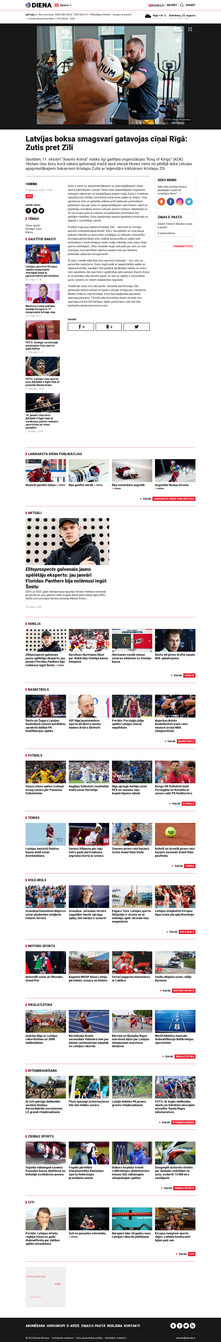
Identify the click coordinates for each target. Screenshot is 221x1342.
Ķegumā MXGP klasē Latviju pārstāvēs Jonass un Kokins (88, 978)
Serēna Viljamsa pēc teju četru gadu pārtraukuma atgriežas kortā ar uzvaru (86, 852)
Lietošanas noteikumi (63, 1338)
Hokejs (34, 624)
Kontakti (132, 1326)
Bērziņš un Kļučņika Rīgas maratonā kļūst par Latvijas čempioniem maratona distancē (130, 1041)
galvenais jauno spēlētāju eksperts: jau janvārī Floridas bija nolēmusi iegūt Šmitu (66, 577)
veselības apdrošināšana (43, 1289)
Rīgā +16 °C (159, 15)
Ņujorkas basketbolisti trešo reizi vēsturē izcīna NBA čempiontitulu (171, 726)
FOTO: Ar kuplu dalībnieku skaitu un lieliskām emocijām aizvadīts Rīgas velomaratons (175, 1107)
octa (57, 1283)
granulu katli (35, 1297)
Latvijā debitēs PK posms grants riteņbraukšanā (129, 1103)
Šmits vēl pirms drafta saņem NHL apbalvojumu (175, 656)
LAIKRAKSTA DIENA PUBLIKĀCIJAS (55, 454)
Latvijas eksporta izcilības (41, 18)
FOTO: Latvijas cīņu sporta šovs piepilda (42, 382)
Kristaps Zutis (34, 228)
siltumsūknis (54, 1299)
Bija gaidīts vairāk (86, 485)
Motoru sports (41, 946)
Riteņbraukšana (42, 1071)
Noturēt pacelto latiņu (45, 485)
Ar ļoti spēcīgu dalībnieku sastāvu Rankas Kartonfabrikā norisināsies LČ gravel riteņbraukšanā (44, 1107)
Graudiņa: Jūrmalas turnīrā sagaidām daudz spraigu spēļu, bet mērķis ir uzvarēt (87, 914)
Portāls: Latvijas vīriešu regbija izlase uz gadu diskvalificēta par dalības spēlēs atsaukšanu (43, 1239)
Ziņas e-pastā (93, 1326)
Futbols (35, 755)
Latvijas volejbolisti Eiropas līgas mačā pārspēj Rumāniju (174, 912)
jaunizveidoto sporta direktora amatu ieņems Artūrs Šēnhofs (85, 724)
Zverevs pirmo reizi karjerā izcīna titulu (130, 850)
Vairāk (147, 498)
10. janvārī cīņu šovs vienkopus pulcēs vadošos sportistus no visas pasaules (42, 421)
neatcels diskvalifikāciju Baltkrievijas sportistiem (174, 1039)
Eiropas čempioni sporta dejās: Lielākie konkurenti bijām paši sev (172, 1237)
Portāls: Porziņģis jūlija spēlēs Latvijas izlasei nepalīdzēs (128, 724)
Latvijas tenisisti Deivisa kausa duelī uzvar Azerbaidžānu (42, 852)
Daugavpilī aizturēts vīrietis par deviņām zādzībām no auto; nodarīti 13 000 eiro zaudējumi (174, 1173)
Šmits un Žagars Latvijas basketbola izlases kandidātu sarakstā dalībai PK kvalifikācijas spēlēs (46, 726)
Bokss (29, 232)
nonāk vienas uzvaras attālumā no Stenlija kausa (131, 658)
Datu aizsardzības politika (89, 1338)
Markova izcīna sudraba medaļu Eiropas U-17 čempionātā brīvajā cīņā (40, 309)
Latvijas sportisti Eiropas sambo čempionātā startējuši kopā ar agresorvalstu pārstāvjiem (42, 271)
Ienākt (190, 5)
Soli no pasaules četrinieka (87, 1235)
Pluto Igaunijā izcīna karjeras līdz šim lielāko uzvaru (89, 1103)
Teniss (33, 818)
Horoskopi (56, 1326)
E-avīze (73, 1326)
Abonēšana (35, 1326)
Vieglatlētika (40, 1005)
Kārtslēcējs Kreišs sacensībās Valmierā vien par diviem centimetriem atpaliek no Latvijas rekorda (89, 1041)
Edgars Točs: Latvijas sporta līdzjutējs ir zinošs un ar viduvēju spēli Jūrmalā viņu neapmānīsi (131, 916)
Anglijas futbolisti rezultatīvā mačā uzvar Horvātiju (89, 788)
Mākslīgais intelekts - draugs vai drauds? (111, 14)
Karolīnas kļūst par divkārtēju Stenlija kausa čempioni (88, 658)
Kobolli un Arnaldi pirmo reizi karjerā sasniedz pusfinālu (175, 852)
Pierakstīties (183, 246)
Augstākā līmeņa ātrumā (171, 486)
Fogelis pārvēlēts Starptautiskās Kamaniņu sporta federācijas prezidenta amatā (86, 1173)
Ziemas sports (41, 1136)
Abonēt (172, 5)
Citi (29, 196)
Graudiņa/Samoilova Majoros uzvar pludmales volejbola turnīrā (46, 914)
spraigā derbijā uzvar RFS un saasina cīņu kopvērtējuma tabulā (129, 790)
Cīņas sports (33, 225)
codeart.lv (121, 1338)
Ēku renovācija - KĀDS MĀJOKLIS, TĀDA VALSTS (63, 14)
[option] (110, 78)
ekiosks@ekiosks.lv (185, 1338)
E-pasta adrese (166, 233)
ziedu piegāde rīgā (35, 1276)
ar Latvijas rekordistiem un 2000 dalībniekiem (41, 1039)
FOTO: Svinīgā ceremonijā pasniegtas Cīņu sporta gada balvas (42, 345)
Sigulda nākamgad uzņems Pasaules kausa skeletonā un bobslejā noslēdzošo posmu (46, 1171)
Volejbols (37, 880)
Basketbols (38, 689)
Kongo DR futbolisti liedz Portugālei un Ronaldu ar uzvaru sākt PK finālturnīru (173, 790)
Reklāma (114, 1326)
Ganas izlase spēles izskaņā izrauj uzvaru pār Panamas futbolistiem (45, 790)
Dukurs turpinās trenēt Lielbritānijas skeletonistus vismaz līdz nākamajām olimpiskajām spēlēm (130, 1173)
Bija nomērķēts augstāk (128, 486)
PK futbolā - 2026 (66, 18)
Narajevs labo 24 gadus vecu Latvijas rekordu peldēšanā (131, 1235)
